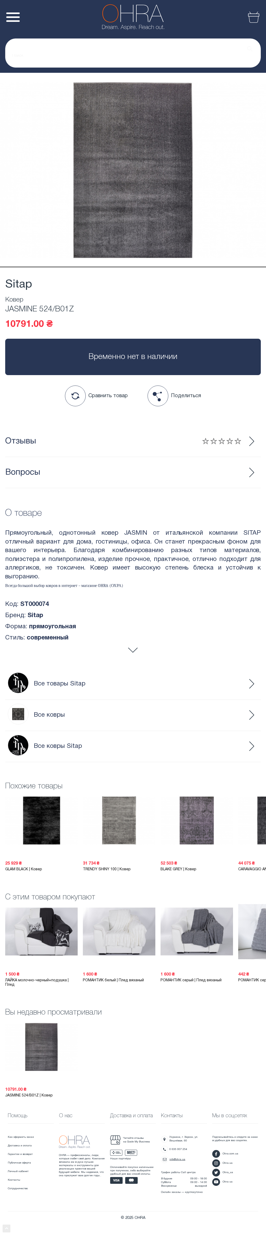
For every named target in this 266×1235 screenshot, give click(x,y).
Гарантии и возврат (20, 1154)
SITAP (252, 533)
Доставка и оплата (20, 1146)
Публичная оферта (19, 1163)
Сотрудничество (18, 1188)
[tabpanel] (133, 170)
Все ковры (49, 715)
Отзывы (20, 441)
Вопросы (22, 472)
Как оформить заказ (21, 1137)
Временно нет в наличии (133, 357)
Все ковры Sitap (58, 746)
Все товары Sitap (59, 684)
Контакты (14, 1180)
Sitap (18, 284)
